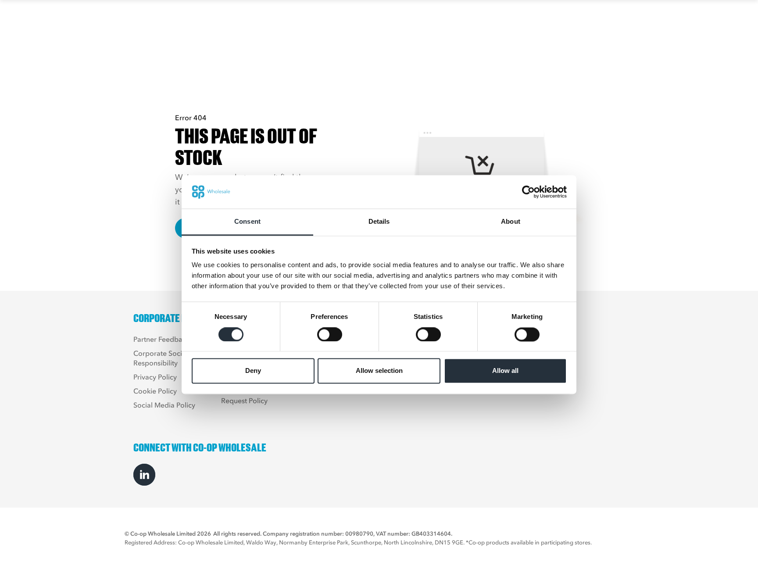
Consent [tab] (247, 221)
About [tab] (510, 221)
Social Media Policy (164, 405)
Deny (253, 371)
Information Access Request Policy (251, 395)
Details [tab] (379, 221)
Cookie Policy (155, 390)
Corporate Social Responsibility (160, 358)
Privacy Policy (155, 376)
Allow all (505, 371)
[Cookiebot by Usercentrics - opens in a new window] (528, 191)
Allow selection (379, 371)
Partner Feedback (161, 339)
